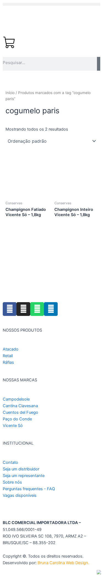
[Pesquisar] (98, 64)
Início (10, 92)
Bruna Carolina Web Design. (64, 562)
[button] (51, 4)
